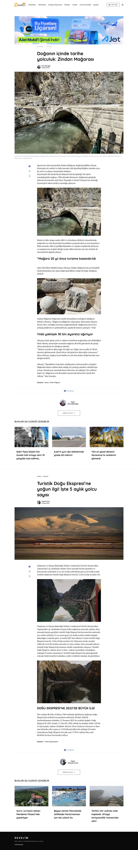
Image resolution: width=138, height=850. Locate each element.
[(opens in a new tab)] (31, 437)
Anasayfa (40, 46)
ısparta (46, 382)
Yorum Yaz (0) (68, 413)
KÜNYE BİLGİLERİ (19, 844)
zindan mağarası (55, 382)
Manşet (49, 46)
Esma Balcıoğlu (46, 66)
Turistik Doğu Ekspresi (51, 742)
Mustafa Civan (46, 501)
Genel (39, 476)
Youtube (114, 4)
